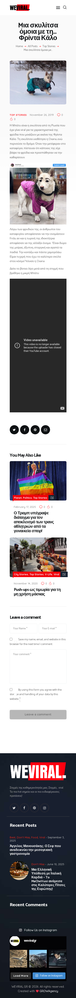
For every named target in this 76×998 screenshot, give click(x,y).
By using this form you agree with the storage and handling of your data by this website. (36, 694)
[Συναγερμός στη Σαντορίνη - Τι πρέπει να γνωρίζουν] (38, 959)
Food (34, 837)
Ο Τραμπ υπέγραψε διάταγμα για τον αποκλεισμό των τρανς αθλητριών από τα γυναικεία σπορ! (34, 522)
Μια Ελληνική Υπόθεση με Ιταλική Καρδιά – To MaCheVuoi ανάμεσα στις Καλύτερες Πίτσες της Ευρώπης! (48, 879)
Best (12, 837)
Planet (18, 497)
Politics (27, 497)
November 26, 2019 (42, 114)
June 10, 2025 (55, 864)
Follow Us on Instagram (40, 930)
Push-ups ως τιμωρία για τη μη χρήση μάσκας (37, 592)
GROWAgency (49, 991)
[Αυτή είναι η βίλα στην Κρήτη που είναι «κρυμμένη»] (18, 959)
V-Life (48, 574)
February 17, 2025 (25, 506)
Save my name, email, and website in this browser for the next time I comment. (38, 641)
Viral (56, 574)
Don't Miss (23, 837)
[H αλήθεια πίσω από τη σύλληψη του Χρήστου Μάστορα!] (57, 959)
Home (19, 46)
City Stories (21, 574)
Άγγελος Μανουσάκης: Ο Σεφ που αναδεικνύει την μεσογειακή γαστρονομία (35, 850)
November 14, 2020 (26, 583)
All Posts (32, 46)
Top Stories (49, 46)
